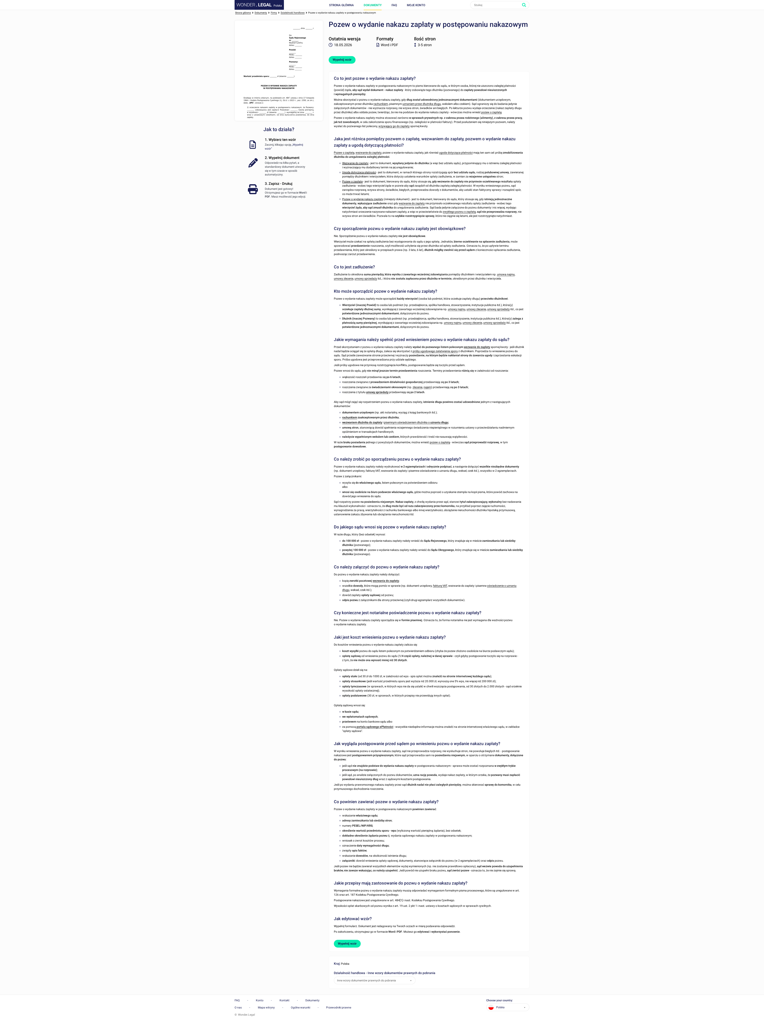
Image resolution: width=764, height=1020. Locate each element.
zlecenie (417, 387)
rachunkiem (380, 103)
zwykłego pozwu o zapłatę (459, 211)
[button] (410, 980)
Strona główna (341, 5)
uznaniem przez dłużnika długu (421, 103)
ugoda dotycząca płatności (456, 152)
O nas (238, 1007)
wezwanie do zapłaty (368, 152)
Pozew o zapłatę (344, 152)
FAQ (394, 5)
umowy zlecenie (343, 278)
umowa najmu (506, 274)
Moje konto (416, 5)
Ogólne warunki (300, 1007)
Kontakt (284, 1000)
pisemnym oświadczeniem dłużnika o (416, 422)
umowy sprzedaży (366, 278)
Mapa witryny (266, 1007)
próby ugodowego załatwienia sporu (435, 351)
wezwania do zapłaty (386, 580)
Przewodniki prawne (338, 1007)
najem (427, 387)
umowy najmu (456, 309)
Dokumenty (373, 5)
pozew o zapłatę (491, 112)
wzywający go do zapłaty (394, 126)
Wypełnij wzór (342, 59)
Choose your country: (499, 1000)
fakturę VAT (440, 585)
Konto (259, 1000)
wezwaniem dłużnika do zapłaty (362, 422)
